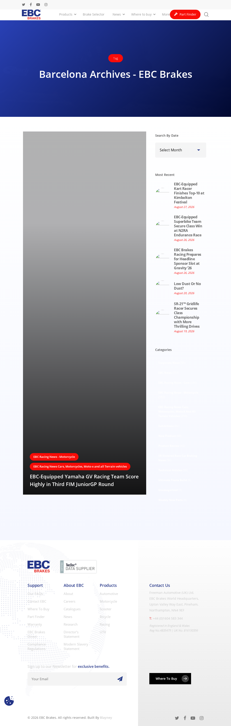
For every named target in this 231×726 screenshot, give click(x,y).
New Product (169, 436)
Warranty (35, 624)
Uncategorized (170, 490)
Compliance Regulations (37, 646)
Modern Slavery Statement (76, 646)
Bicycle (105, 616)
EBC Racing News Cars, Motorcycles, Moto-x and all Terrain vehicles (80, 466)
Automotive (109, 593)
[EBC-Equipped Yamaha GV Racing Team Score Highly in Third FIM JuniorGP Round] (84, 313)
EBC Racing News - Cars (177, 383)
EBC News (168, 373)
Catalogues (72, 609)
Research (71, 624)
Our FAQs (35, 593)
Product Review (171, 446)
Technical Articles (173, 470)
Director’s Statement (71, 634)
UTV (103, 632)
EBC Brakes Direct (36, 634)
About (68, 593)
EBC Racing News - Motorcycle (54, 457)
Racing (105, 624)
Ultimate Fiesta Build (174, 480)
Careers (69, 601)
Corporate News (171, 363)
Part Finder (36, 616)
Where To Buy (38, 609)
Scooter (105, 609)
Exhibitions (168, 426)
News (68, 616)
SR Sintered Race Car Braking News (177, 458)
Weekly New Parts (172, 500)
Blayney (106, 717)
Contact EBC (37, 601)
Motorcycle (108, 601)
